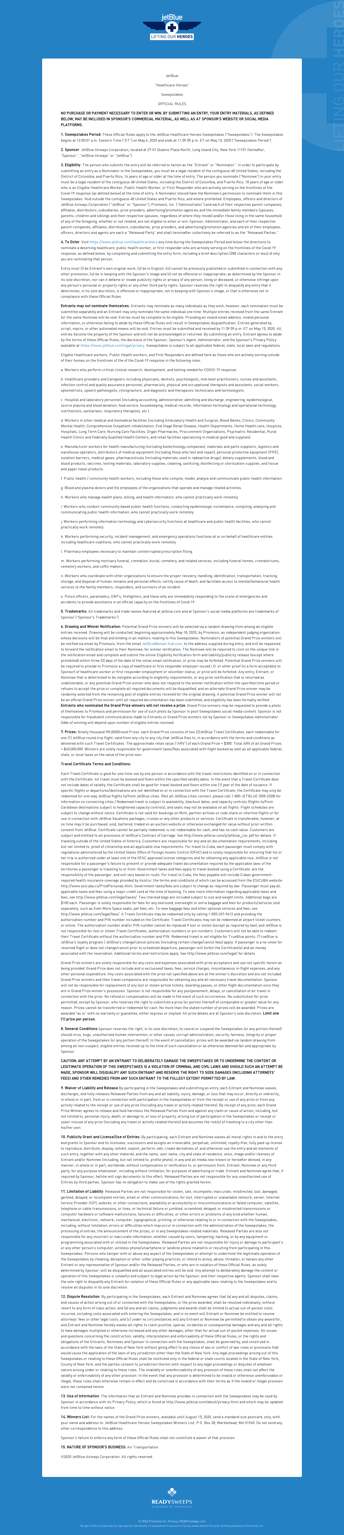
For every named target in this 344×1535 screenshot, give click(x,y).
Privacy (173, 1521)
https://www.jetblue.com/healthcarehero (124, 241)
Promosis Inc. (158, 1521)
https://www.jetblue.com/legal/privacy (112, 345)
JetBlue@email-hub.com (162, 643)
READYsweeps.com (193, 1521)
